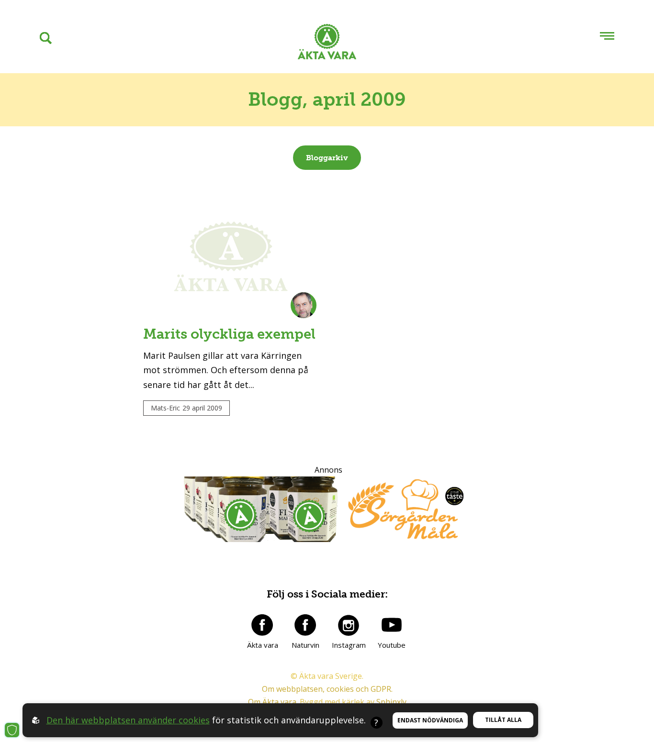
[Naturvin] (305, 625)
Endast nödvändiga (430, 720)
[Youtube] (392, 625)
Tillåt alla (503, 720)
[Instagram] (349, 625)
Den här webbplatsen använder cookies (128, 720)
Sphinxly (391, 702)
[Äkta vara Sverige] (327, 44)
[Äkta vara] (262, 625)
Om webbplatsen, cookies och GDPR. (327, 689)
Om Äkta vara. (273, 702)
